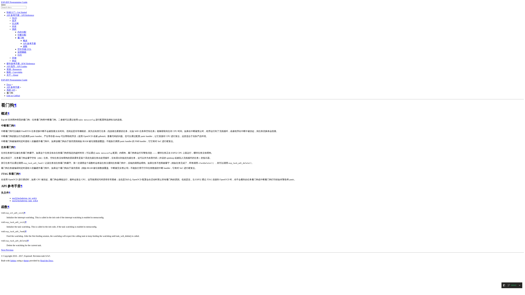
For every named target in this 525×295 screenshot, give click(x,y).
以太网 (15, 23)
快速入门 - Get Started (17, 12)
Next (3, 250)
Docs (9, 84)
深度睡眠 (22, 52)
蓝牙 (14, 20)
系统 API (11, 90)
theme (26, 260)
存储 (14, 58)
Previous (9, 250)
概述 (25, 40)
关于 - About (12, 75)
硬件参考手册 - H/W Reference (21, 63)
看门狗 (21, 38)
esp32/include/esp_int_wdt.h (24, 198)
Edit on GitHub (13, 96)
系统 (14, 29)
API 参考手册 (29, 43)
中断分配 (22, 35)
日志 (20, 55)
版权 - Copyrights (14, 72)
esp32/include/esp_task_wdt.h (25, 201)
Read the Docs (46, 260)
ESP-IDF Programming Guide (14, 2)
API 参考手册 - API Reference (20, 15)
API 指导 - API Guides (17, 66)
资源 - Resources (14, 69)
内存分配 (22, 32)
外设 (14, 26)
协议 (14, 61)
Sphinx (13, 260)
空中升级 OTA (24, 49)
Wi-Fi (14, 18)
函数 (25, 46)
